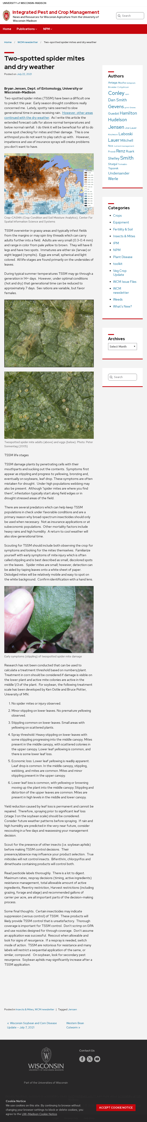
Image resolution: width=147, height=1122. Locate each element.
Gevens (116, 106)
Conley (116, 92)
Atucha (122, 82)
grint (127, 107)
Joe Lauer (131, 127)
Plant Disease (122, 257)
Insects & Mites (25, 1009)
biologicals (131, 83)
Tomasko (122, 164)
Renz (120, 151)
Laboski (125, 133)
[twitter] (90, 1059)
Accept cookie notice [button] (116, 1107)
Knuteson (113, 134)
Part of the (46, 1083)
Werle (113, 178)
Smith (127, 157)
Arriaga (112, 82)
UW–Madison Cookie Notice (39, 1114)
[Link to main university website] (46, 1071)
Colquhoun (123, 87)
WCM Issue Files (124, 282)
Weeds (118, 299)
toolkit (117, 264)
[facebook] (82, 1059)
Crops (117, 215)
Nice (110, 145)
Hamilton (128, 113)
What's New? (122, 306)
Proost (111, 151)
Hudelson (117, 120)
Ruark (130, 151)
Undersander (118, 173)
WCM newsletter (44, 1009)
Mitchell (126, 140)
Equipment (121, 222)
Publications (26, 29)
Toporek (113, 168)
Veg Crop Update (120, 273)
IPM (116, 243)
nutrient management (124, 146)
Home (7, 29)
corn (127, 94)
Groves (133, 107)
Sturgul (112, 164)
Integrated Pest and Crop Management (55, 12)
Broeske (112, 87)
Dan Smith (117, 100)
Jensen (72, 1009)
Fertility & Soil (123, 229)
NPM (46, 29)
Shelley (114, 158)
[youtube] (97, 1059)
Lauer (114, 140)
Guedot (113, 113)
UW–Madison (24, 3)
